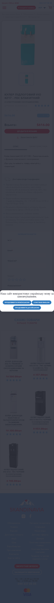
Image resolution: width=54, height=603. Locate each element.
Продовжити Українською (17, 302)
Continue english (41, 302)
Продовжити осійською (27, 308)
